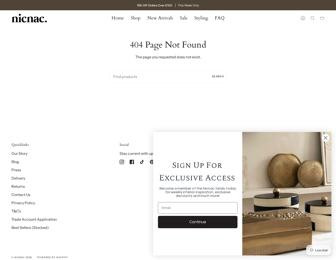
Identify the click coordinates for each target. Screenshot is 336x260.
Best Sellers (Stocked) (30, 227)
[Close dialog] (326, 138)
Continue (197, 222)
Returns (18, 186)
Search (218, 76)
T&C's (16, 211)
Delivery (18, 178)
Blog (15, 161)
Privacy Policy (23, 203)
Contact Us (20, 194)
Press (16, 170)
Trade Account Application (34, 219)
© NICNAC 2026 (21, 257)
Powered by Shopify (52, 257)
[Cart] (322, 18)
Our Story (19, 153)
